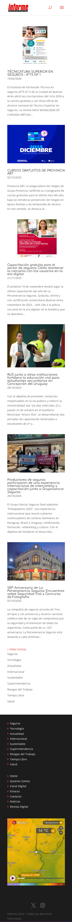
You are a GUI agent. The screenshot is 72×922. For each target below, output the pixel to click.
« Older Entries (16, 649)
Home (13, 776)
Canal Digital (18, 786)
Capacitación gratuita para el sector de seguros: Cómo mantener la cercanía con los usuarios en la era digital (35, 269)
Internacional (15, 672)
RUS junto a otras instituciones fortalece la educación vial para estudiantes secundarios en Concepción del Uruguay (33, 379)
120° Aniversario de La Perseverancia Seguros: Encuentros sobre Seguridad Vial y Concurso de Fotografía (35, 592)
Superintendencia (18, 683)
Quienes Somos (20, 781)
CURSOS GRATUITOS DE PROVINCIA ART (36, 172)
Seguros (12, 654)
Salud (11, 701)
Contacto (15, 796)
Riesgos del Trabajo (19, 689)
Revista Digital (19, 806)
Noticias (15, 801)
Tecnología (14, 660)
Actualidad (14, 666)
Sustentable (15, 677)
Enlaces (15, 791)
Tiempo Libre (15, 695)
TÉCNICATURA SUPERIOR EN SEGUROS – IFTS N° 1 (30, 73)
